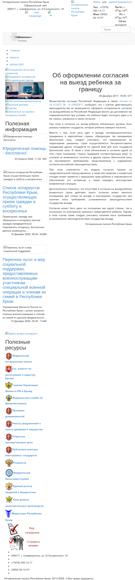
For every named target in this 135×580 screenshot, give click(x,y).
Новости (14, 57)
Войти (96, 2)
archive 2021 (17, 64)
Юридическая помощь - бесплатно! (24, 150)
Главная (15, 50)
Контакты (20, 37)
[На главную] (79, 8)
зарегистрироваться (120, 2)
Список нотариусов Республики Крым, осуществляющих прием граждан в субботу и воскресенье (21, 199)
